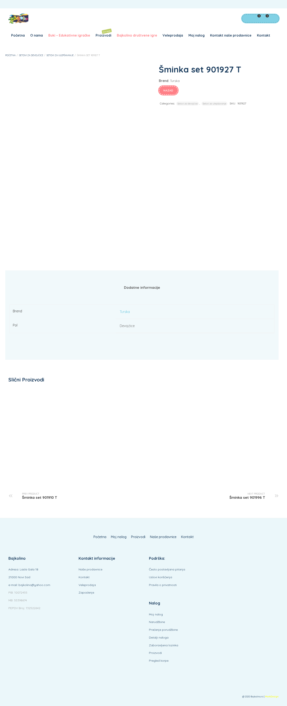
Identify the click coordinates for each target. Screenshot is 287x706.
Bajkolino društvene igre (137, 35)
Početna (18, 35)
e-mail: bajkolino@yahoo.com (29, 585)
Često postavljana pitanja (167, 569)
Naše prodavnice (163, 537)
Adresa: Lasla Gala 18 (23, 569)
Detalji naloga (159, 637)
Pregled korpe (159, 660)
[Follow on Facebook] (257, 4)
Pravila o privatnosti (163, 585)
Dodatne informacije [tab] (142, 287)
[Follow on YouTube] (266, 4)
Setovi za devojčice (31, 55)
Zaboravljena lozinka (163, 645)
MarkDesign (272, 696)
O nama (36, 35)
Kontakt (263, 35)
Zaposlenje (86, 592)
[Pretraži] (273, 18)
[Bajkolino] (18, 18)
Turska (125, 312)
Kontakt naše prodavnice (230, 35)
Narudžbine (157, 622)
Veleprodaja (173, 35)
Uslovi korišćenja (160, 577)
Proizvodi (103, 33)
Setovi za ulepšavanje (60, 55)
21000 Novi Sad (19, 577)
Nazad (168, 90)
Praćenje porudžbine (163, 630)
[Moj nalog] (247, 18)
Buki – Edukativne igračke (69, 35)
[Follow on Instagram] (274, 4)
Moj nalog (196, 35)
